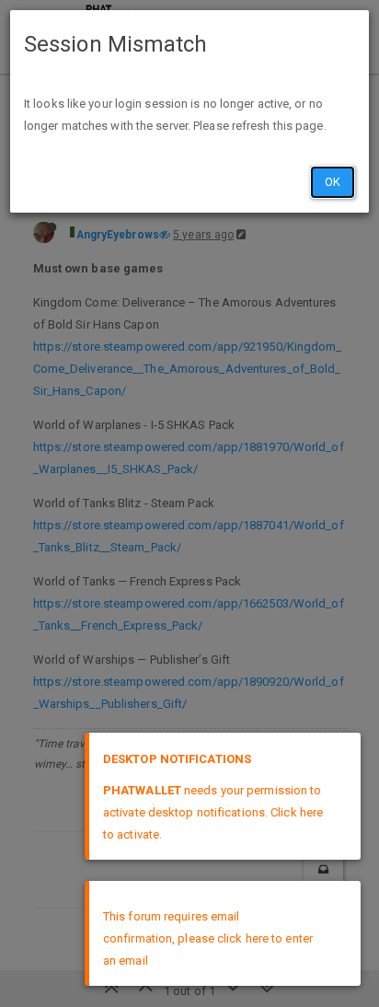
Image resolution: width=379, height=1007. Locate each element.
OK (332, 182)
